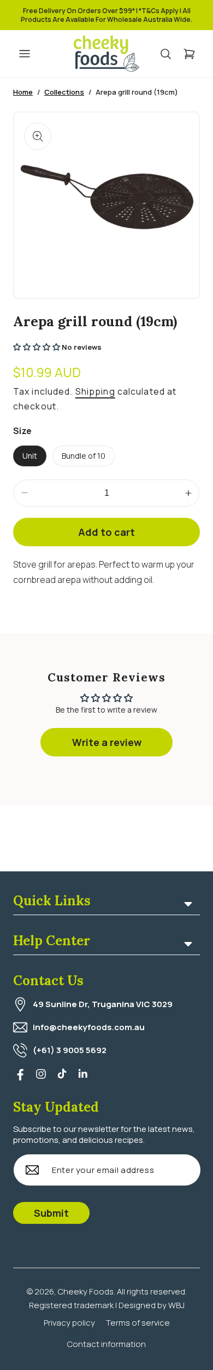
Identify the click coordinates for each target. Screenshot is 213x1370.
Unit (29, 455)
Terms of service (138, 1322)
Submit (51, 1212)
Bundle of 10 (83, 455)
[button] (171, 54)
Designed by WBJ (152, 1305)
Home (23, 92)
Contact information (106, 1344)
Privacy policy (69, 1322)
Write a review (106, 742)
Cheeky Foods (86, 1291)
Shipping (95, 391)
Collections (64, 92)
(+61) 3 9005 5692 (69, 1050)
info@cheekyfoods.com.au (89, 1027)
